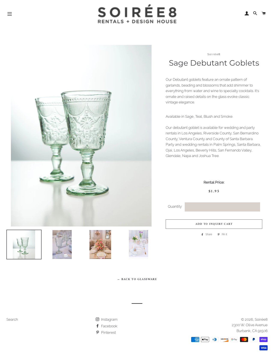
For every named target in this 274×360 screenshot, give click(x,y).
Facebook (108, 326)
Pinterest (108, 332)
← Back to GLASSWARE (137, 279)
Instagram (109, 319)
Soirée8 (261, 319)
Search (12, 319)
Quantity (175, 206)
